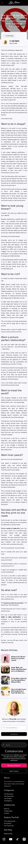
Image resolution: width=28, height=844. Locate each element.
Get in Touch (14, 771)
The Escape (8, 798)
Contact (6, 813)
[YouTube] (10, 839)
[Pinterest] (24, 839)
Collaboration (8, 811)
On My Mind (9, 36)
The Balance (8, 801)
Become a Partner (14, 765)
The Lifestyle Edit (9, 821)
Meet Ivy (6, 809)
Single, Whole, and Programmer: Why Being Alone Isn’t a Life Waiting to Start (19, 669)
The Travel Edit (9, 826)
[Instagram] (3, 839)
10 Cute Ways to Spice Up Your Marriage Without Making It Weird (19, 680)
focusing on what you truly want (13, 603)
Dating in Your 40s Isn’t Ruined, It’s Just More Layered (18, 658)
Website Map (8, 833)
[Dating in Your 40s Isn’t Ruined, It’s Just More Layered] (5, 658)
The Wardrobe (8, 794)
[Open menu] (2, 3)
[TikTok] (17, 839)
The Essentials (9, 796)
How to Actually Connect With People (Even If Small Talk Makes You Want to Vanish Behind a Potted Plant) (18, 691)
